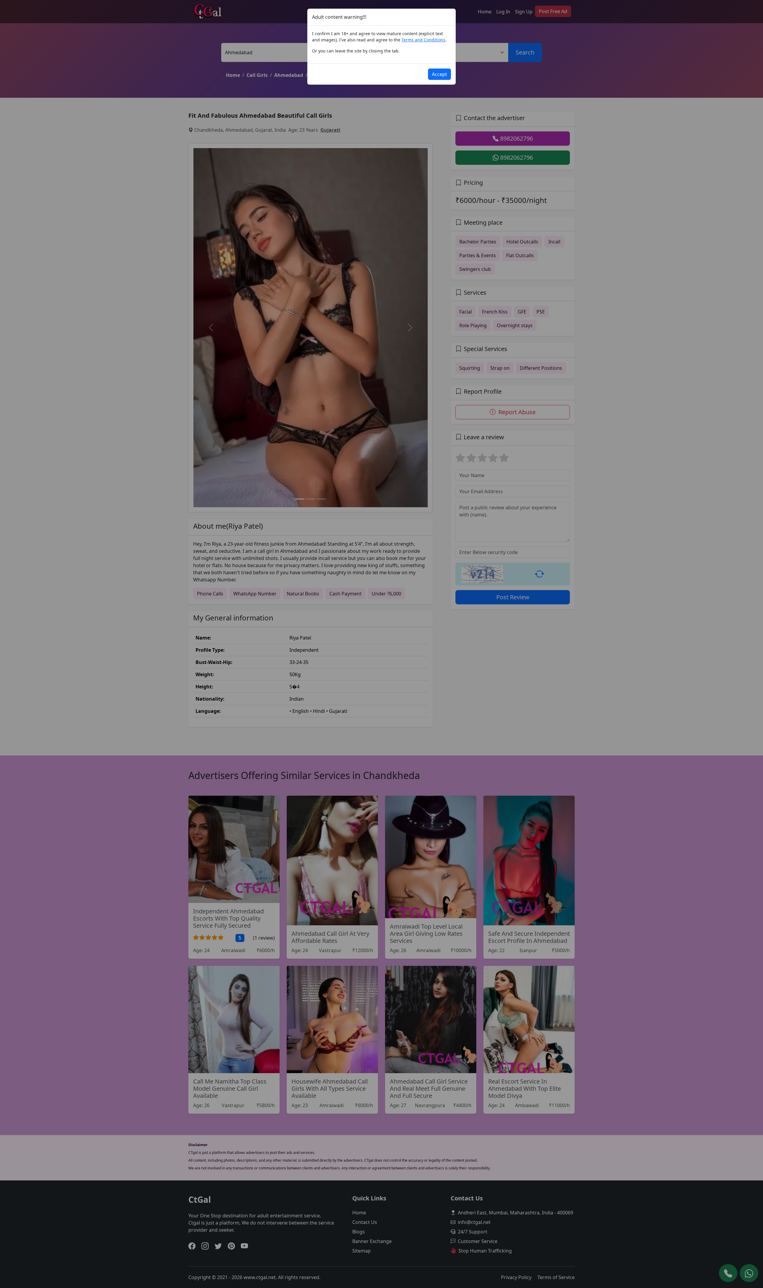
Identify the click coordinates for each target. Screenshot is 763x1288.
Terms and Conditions (423, 40)
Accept (439, 74)
